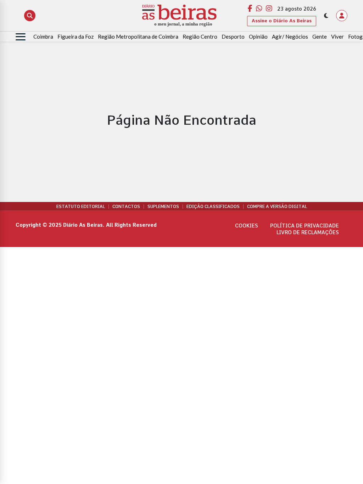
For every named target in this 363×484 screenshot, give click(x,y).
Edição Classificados (213, 206)
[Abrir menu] (21, 36)
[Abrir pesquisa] (29, 15)
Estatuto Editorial (80, 206)
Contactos (126, 206)
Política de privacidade (304, 226)
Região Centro (200, 36)
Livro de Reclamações (308, 232)
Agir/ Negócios (290, 36)
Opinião (258, 36)
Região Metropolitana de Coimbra (138, 36)
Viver (337, 36)
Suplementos (163, 206)
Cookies (246, 226)
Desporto (233, 36)
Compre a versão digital (277, 206)
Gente (319, 36)
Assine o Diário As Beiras (282, 20)
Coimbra (43, 36)
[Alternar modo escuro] (326, 15)
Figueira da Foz (75, 36)
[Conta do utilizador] (341, 15)
